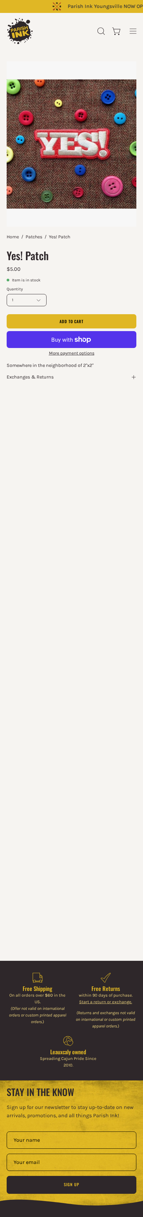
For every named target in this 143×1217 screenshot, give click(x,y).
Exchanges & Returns (30, 377)
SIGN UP (71, 1184)
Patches (34, 237)
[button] (100, 31)
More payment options (71, 353)
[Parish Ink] (20, 31)
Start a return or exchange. (105, 1001)
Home (13, 237)
